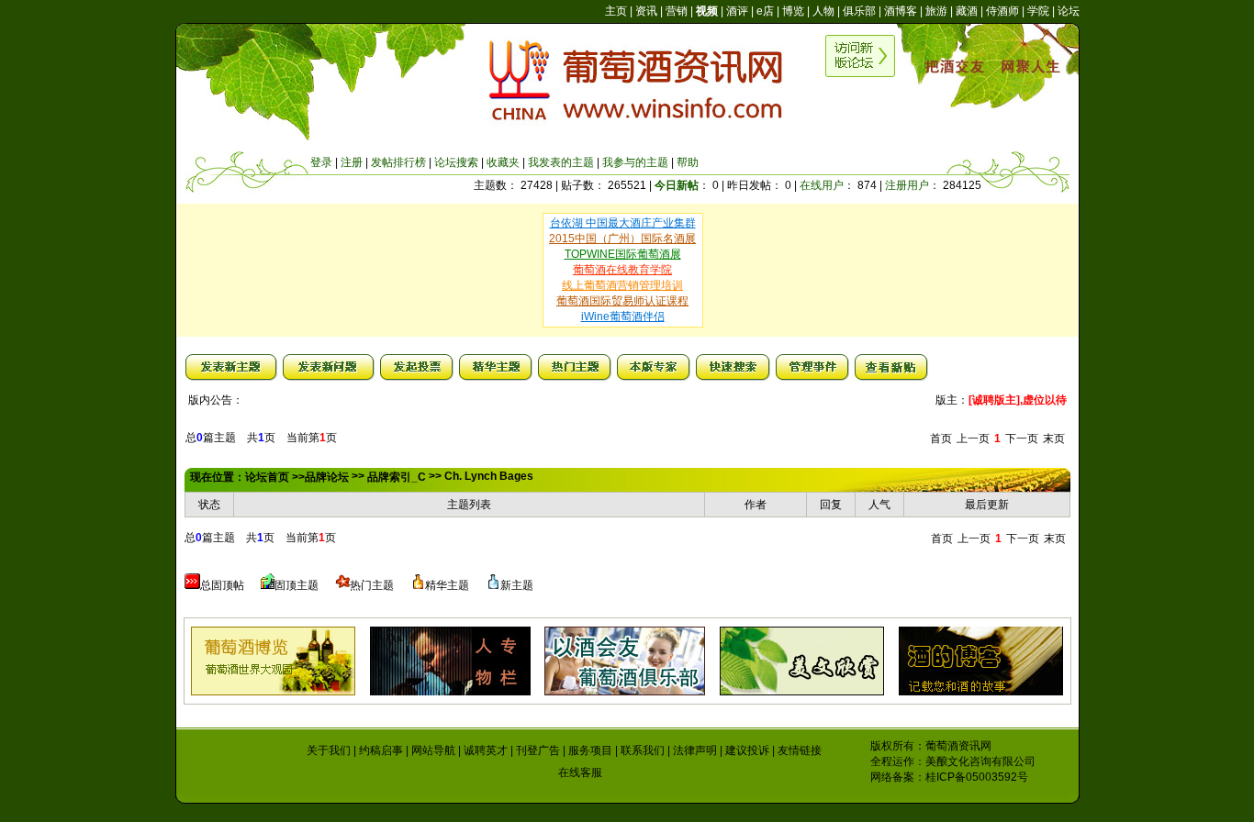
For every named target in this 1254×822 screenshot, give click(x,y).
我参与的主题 (635, 162)
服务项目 (590, 750)
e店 (765, 11)
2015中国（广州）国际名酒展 (622, 238)
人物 (823, 11)
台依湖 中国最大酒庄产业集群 (623, 223)
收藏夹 (503, 162)
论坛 (1069, 11)
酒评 (737, 11)
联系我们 (643, 750)
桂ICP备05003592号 (976, 777)
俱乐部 (859, 11)
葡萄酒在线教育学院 (622, 269)
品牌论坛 (327, 477)
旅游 (936, 11)
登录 (321, 162)
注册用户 (907, 185)
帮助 (688, 162)
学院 (1038, 11)
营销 (677, 11)
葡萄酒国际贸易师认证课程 (622, 300)
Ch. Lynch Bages (488, 476)
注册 (352, 162)
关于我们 (329, 750)
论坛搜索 (456, 162)
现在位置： (217, 477)
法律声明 (695, 750)
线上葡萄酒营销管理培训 (622, 285)
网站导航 (433, 750)
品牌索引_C (396, 477)
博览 (793, 11)
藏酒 (967, 11)
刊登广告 (538, 750)
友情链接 (800, 750)
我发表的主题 (561, 162)
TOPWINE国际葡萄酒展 (623, 254)
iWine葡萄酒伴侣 (623, 316)
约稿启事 (381, 750)
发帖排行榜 (398, 162)
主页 (616, 11)
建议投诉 (747, 750)
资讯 (646, 11)
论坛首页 (267, 477)
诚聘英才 (486, 750)
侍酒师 (1002, 11)
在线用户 (822, 185)
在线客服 (580, 772)
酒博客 (900, 11)
